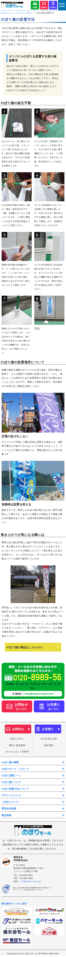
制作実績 (48, 745)
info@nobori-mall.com (39, 694)
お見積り (53, 7)
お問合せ (44, 7)
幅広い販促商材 (17, 745)
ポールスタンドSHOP (17, 751)
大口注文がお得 (49, 738)
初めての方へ (17, 738)
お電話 (34, 7)
